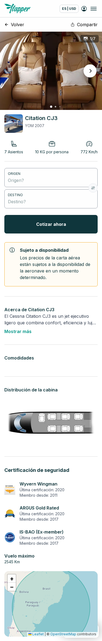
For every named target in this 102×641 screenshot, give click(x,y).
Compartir (87, 24)
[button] (12, 578)
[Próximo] (90, 70)
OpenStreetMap (63, 634)
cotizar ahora (51, 224)
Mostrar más (18, 331)
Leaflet (38, 634)
